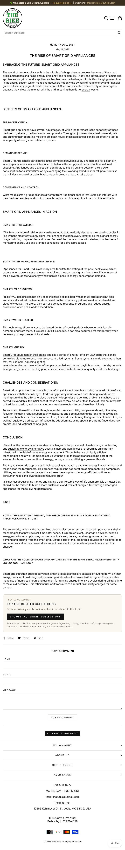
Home (53, 44)
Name (7, 659)
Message (9, 690)
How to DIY (66, 44)
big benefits (51, 390)
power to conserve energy (25, 275)
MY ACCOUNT (62, 745)
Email (7, 674)
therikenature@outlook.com (101, 2)
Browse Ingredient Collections (35, 616)
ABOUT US (62, 755)
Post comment (62, 717)
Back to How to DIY (64, 733)
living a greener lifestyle (90, 459)
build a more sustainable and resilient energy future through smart (71, 485)
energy (86, 89)
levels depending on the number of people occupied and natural (41, 365)
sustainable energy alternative (26, 448)
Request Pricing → (62, 2)
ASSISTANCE (62, 774)
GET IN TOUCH (62, 765)
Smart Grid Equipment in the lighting (24, 354)
